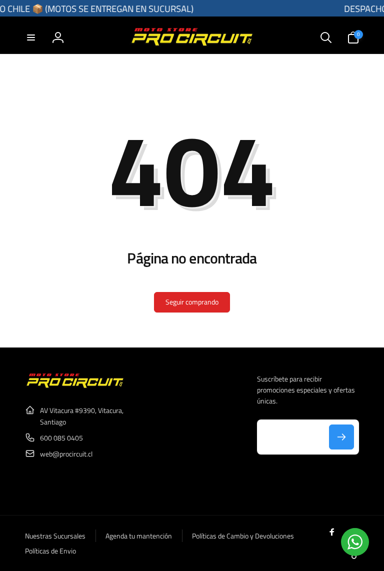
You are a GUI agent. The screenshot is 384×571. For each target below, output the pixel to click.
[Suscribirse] (341, 437)
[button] (31, 37)
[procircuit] (75, 386)
